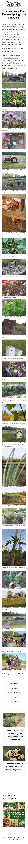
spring (14, 697)
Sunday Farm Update (11, 58)
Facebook (21, 65)
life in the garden (14, 692)
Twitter (14, 68)
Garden (14, 688)
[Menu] (3, 4)
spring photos (14, 701)
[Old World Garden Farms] (14, 3)
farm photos (14, 684)
